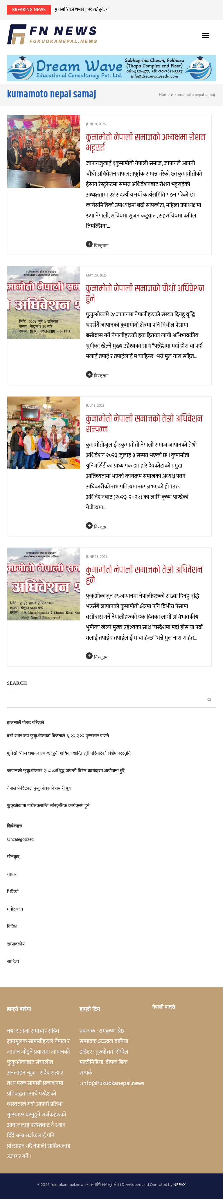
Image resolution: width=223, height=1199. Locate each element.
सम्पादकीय (16, 943)
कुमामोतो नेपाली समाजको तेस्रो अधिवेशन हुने (144, 575)
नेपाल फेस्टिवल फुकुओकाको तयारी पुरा (39, 788)
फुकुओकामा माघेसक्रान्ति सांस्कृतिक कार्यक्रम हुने (48, 805)
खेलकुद (13, 856)
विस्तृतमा (101, 245)
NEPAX (179, 1184)
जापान (12, 874)
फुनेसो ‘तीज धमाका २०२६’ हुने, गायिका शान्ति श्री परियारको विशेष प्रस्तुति (114, 9)
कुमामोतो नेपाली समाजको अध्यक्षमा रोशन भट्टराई (146, 142)
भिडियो (13, 891)
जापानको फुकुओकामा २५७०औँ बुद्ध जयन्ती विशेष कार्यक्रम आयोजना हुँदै (66, 770)
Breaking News (29, 10)
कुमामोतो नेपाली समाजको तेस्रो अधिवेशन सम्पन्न (144, 424)
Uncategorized (20, 839)
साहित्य (13, 961)
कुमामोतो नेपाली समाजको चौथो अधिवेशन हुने (145, 293)
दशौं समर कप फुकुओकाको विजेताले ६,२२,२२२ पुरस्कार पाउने (58, 735)
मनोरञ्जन (15, 909)
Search (17, 683)
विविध (12, 926)
